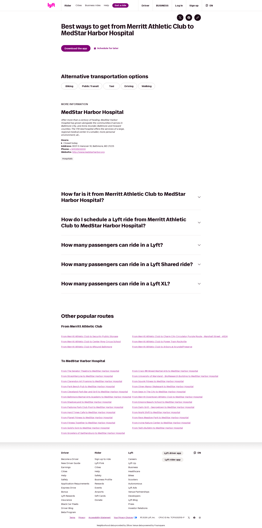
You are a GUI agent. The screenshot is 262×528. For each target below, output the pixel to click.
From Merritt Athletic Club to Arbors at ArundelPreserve (162, 346)
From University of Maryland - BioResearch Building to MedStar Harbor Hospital (175, 376)
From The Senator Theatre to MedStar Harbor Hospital (90, 371)
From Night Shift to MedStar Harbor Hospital (156, 412)
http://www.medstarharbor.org (88, 152)
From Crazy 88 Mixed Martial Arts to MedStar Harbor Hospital (165, 371)
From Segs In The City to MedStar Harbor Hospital (159, 391)
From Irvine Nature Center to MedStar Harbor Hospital (161, 422)
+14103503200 (78, 149)
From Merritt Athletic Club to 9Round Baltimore (86, 346)
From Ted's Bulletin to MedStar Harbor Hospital (157, 428)
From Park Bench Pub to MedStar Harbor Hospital (88, 386)
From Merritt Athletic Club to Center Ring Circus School (91, 341)
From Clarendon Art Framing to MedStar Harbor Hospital (91, 381)
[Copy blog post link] (197, 17)
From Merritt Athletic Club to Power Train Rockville (159, 341)
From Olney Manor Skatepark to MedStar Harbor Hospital (162, 386)
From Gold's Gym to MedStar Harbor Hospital (85, 428)
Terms (72, 517)
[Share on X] (180, 17)
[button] (131, 197)
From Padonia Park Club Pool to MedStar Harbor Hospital (92, 407)
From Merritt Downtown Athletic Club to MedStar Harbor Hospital (167, 396)
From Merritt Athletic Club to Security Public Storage (89, 336)
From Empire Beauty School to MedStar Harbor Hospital (162, 402)
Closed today (70, 143)
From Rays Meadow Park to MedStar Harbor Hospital (160, 417)
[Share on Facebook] (189, 17)
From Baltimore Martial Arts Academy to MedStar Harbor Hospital (96, 396)
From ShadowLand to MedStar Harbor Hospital (86, 402)
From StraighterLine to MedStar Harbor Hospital (87, 376)
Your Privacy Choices (123, 517)
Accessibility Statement (100, 517)
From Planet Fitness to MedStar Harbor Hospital (87, 417)
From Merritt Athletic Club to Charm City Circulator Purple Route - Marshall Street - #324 (180, 336)
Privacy (81, 517)
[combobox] (209, 5)
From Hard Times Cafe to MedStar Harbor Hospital (88, 412)
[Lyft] (51, 5)
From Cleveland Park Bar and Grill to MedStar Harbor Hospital (94, 391)
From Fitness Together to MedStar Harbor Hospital (88, 422)
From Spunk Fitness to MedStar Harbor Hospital (158, 381)
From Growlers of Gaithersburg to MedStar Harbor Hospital (93, 433)
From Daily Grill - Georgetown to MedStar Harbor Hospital (163, 407)
